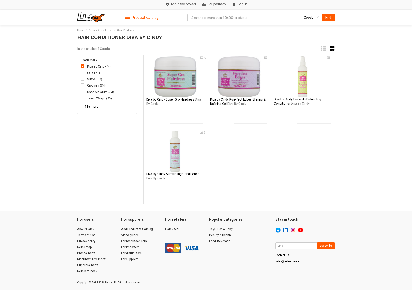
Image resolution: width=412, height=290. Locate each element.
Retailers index (87, 271)
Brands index (86, 253)
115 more (91, 106)
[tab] (141, 17)
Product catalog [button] (145, 17)
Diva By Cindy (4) (99, 66)
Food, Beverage (219, 241)
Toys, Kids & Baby (221, 229)
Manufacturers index (91, 259)
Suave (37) (94, 79)
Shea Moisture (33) (100, 92)
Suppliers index (87, 265)
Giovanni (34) (96, 85)
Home (80, 30)
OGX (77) (93, 73)
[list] (323, 48)
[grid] (332, 48)
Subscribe (326, 245)
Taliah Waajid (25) (99, 98)
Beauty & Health (98, 30)
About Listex (85, 229)
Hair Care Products (123, 30)
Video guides (130, 235)
